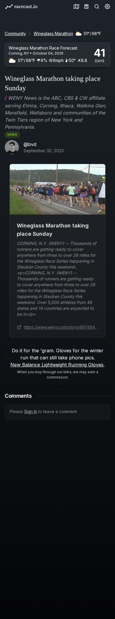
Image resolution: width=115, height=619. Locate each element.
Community (15, 33)
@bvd (30, 144)
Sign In (30, 411)
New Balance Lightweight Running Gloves (57, 365)
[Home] (21, 6)
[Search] (95, 6)
